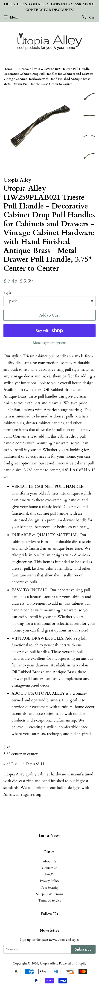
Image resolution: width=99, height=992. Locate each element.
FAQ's (49, 874)
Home (7, 69)
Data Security (49, 887)
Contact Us (49, 868)
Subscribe (83, 949)
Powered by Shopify (72, 963)
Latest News (49, 835)
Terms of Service (49, 900)
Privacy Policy (49, 881)
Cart (92, 17)
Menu (13, 17)
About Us (49, 861)
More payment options (49, 342)
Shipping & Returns (49, 894)
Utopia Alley (48, 963)
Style (7, 292)
